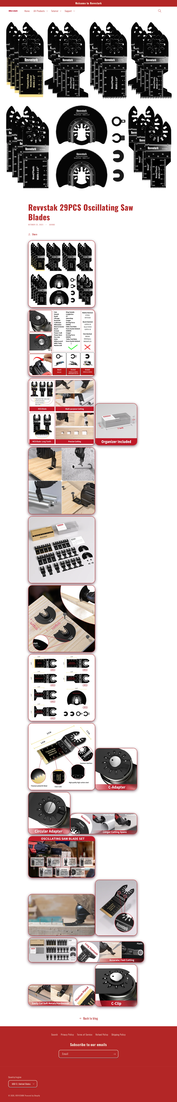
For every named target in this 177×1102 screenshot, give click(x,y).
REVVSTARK (19, 1095)
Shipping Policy (118, 1034)
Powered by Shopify (32, 1095)
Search (54, 1034)
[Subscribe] (114, 1054)
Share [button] (34, 234)
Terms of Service (84, 1034)
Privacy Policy (67, 1034)
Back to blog (90, 1018)
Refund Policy (102, 1034)
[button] (40, 10)
